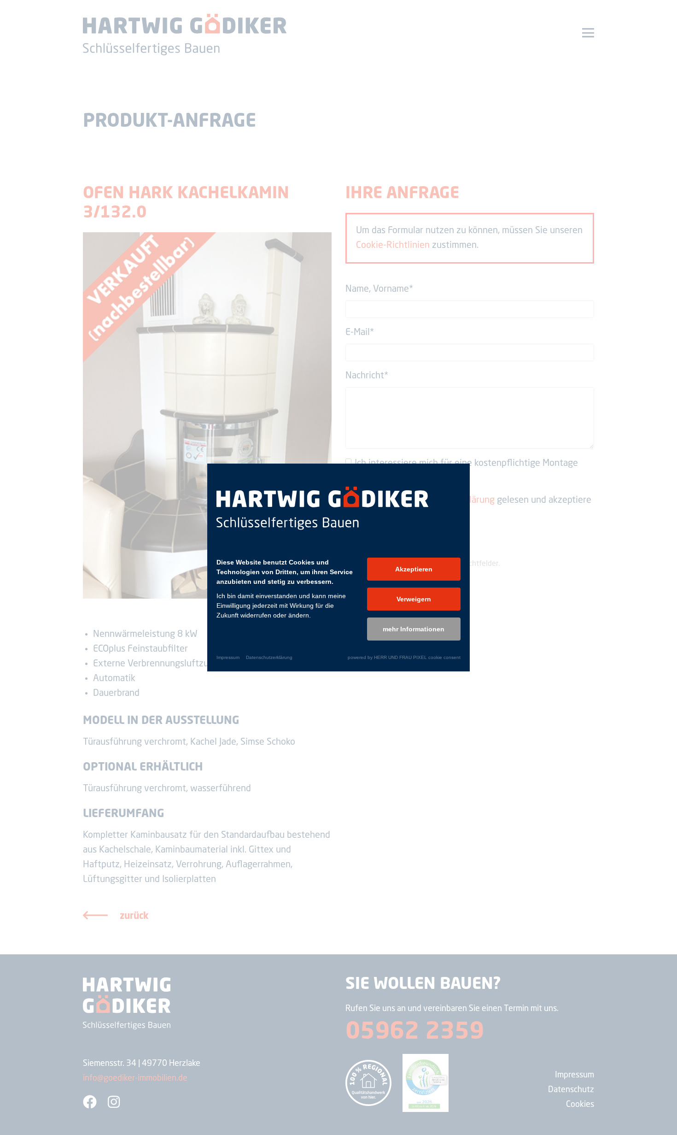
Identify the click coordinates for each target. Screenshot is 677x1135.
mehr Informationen (413, 629)
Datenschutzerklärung (269, 657)
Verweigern (414, 599)
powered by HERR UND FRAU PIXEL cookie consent (404, 657)
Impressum (227, 657)
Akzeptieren (413, 569)
